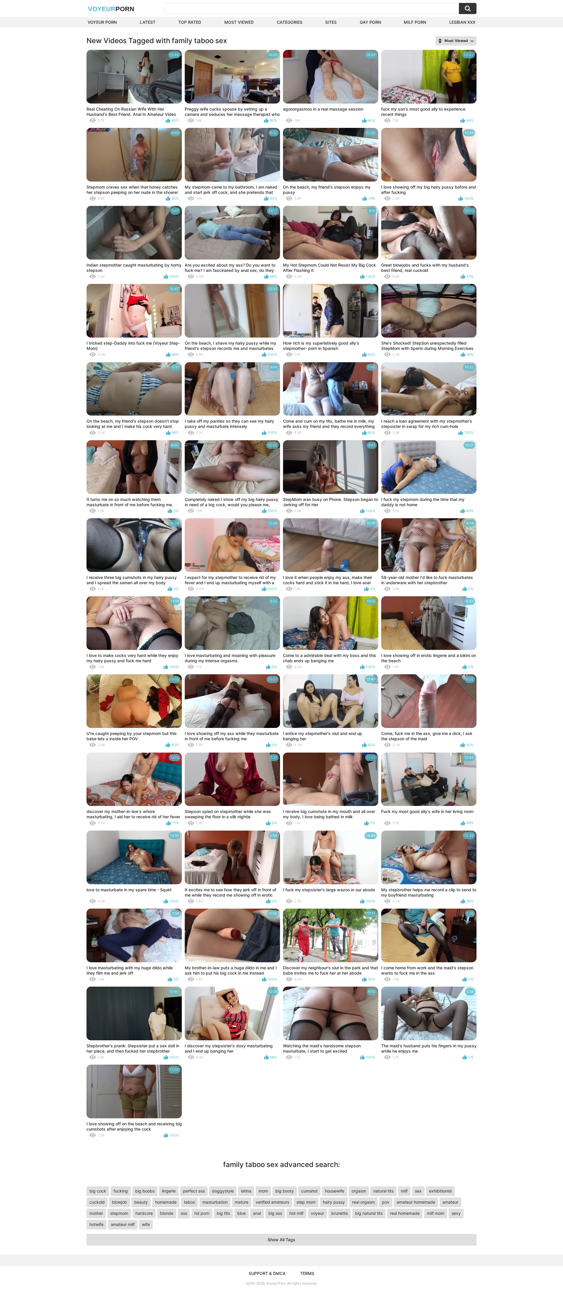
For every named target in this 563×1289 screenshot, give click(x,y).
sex (418, 1190)
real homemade (405, 1213)
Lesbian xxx (462, 22)
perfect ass (194, 1190)
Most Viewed (239, 22)
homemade (166, 1202)
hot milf (296, 1213)
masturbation (215, 1202)
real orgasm (363, 1202)
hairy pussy (334, 1202)
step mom (306, 1202)
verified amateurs (272, 1202)
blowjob (119, 1202)
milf (404, 1190)
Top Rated (189, 22)
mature (241, 1202)
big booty (284, 1190)
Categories (289, 22)
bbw (241, 1213)
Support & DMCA (267, 1273)
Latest (147, 22)
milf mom (435, 1213)
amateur (450, 1202)
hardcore (144, 1213)
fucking (120, 1190)
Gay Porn (370, 22)
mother (96, 1213)
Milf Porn (415, 22)
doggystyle (223, 1190)
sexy (456, 1213)
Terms (307, 1273)
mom (263, 1190)
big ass (275, 1213)
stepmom (119, 1213)
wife (146, 1224)
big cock (97, 1190)
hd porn (201, 1213)
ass (184, 1213)
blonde (166, 1213)
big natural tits (369, 1213)
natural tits (383, 1190)
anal (257, 1213)
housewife (334, 1190)
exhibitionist (440, 1190)
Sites (331, 22)
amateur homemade (416, 1202)
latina (246, 1190)
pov (385, 1202)
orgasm (359, 1190)
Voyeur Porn (102, 22)
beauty (141, 1202)
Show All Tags (281, 1239)
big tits (223, 1213)
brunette (339, 1213)
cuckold (97, 1202)
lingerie (169, 1190)
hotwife (96, 1224)
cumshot (309, 1190)
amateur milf (123, 1224)
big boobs (145, 1190)
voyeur (317, 1213)
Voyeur (111, 9)
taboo (189, 1202)
